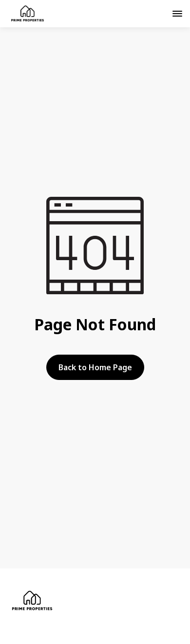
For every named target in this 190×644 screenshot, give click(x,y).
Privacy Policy (56, 632)
